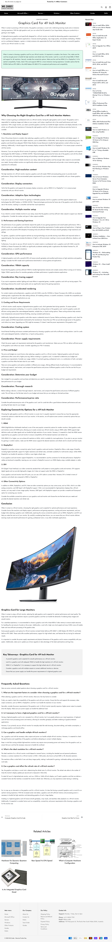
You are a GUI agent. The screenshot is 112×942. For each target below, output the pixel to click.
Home (6, 13)
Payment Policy (45, 922)
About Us (25, 914)
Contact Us (26, 917)
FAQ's (106, 13)
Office (94, 23)
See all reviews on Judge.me (13, 2)
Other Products (75, 13)
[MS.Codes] (7, 7)
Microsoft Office (22, 13)
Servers (40, 13)
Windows (56, 13)
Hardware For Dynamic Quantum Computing (14, 861)
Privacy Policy (45, 924)
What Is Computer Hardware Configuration (70, 861)
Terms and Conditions (44, 928)
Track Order (26, 923)
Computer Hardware (42, 19)
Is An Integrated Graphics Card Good (14, 890)
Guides (92, 13)
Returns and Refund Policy (46, 918)
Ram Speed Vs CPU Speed (42, 860)
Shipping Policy (45, 914)
